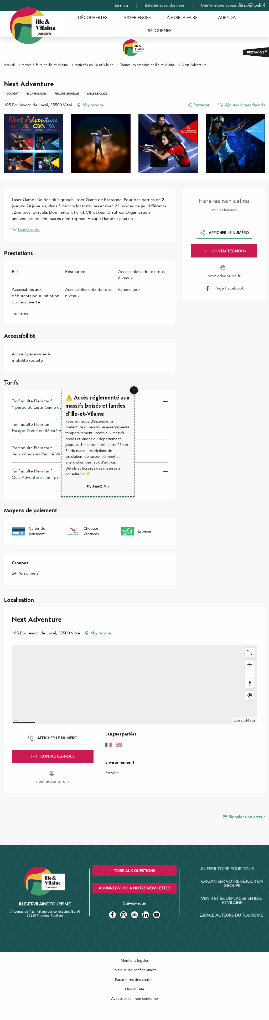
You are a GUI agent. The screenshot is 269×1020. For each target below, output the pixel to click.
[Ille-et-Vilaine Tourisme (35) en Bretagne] (134, 47)
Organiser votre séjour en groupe (232, 883)
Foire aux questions (134, 870)
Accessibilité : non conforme (134, 998)
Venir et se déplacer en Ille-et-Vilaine (232, 901)
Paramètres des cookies (134, 979)
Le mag (121, 5)
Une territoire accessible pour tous (231, 5)
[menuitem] (92, 17)
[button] (221, 105)
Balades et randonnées (164, 5)
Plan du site (134, 989)
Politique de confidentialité (134, 970)
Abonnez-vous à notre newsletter (134, 888)
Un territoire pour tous (226, 869)
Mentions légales (135, 960)
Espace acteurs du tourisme (231, 915)
